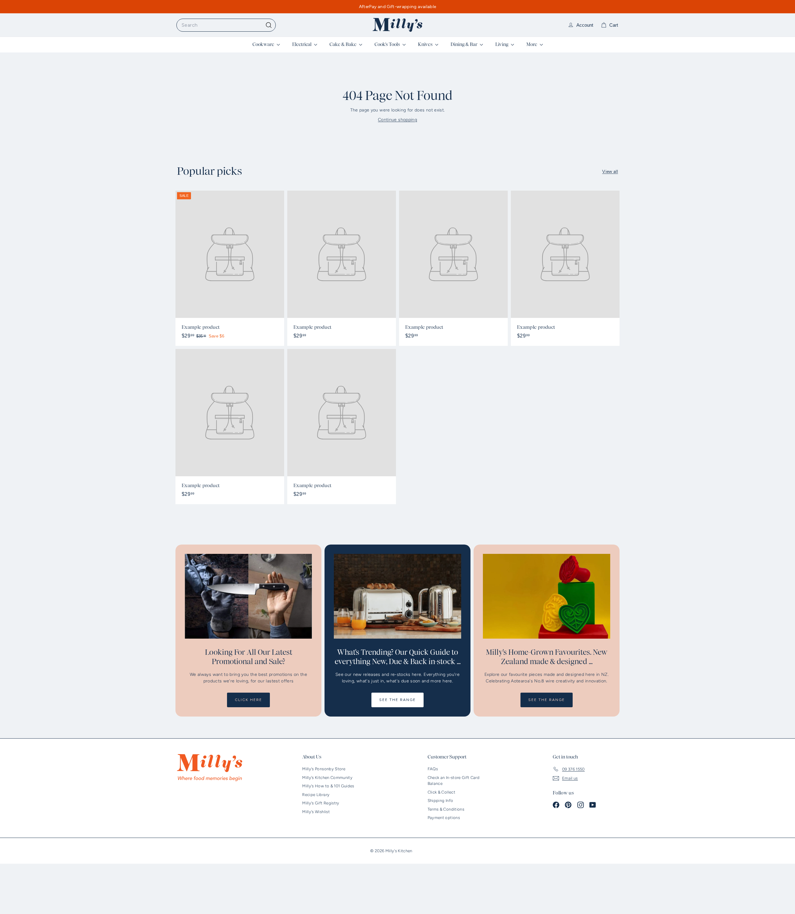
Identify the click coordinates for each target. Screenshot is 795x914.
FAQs (433, 769)
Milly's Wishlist (316, 811)
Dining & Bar (464, 44)
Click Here (248, 700)
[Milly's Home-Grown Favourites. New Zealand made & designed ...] (546, 596)
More (532, 44)
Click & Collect (441, 792)
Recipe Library (315, 794)
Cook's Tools (388, 44)
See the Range (397, 700)
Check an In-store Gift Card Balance (453, 780)
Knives (426, 44)
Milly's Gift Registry (320, 803)
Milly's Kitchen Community (327, 777)
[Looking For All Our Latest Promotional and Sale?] (248, 596)
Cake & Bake (343, 44)
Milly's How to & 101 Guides (328, 786)
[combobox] (226, 25)
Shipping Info (440, 800)
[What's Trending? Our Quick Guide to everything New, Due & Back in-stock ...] (397, 596)
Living (502, 44)
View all (610, 171)
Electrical (302, 44)
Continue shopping (397, 119)
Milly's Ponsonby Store (323, 769)
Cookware (263, 44)
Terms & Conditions (446, 809)
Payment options (444, 817)
